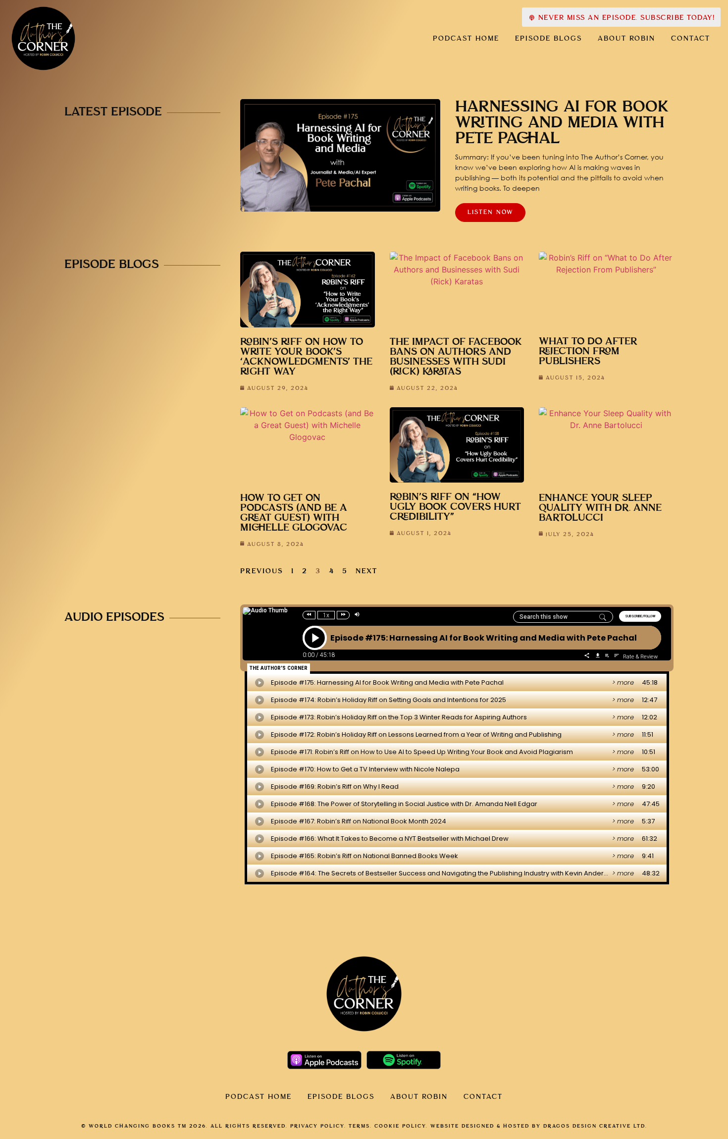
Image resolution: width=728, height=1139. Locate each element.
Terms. (360, 1126)
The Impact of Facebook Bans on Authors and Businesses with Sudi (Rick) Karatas (456, 357)
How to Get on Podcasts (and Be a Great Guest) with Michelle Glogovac (293, 513)
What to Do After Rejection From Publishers (588, 351)
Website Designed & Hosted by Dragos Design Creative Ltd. (538, 1126)
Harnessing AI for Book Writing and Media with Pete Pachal (562, 123)
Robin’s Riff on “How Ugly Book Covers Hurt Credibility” (455, 507)
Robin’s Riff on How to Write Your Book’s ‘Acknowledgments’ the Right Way (306, 357)
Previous (261, 571)
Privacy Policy (317, 1126)
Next (366, 571)
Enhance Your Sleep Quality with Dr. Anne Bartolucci (600, 508)
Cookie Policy (400, 1126)
